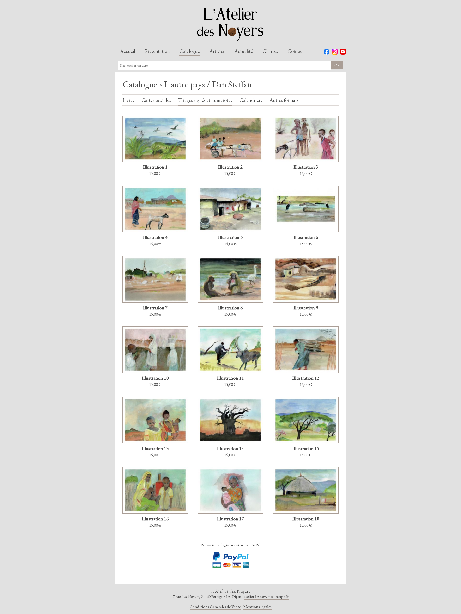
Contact (296, 51)
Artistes (217, 51)
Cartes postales (156, 100)
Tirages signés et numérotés (205, 100)
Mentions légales (257, 606)
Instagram (335, 52)
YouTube (343, 52)
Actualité (243, 51)
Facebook (326, 52)
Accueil (127, 51)
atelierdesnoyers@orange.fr (266, 596)
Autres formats (284, 100)
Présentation (157, 51)
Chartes (270, 51)
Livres (128, 100)
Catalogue (189, 51)
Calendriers (250, 100)
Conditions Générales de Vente (215, 606)
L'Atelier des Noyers (230, 24)
